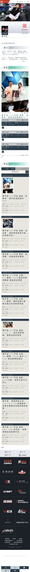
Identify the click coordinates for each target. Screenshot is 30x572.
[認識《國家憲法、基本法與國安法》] (22, 501)
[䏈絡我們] (6, 455)
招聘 (14, 538)
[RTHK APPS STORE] (8, 521)
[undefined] (17, 1)
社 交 (23, 452)
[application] (15, 120)
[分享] (20, 452)
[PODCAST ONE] (22, 521)
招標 (21, 538)
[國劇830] (8, 481)
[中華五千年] (8, 531)
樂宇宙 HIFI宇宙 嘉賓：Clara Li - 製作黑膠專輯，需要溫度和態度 (13, 333)
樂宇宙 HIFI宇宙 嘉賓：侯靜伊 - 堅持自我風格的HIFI (15, 116)
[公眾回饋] (20, 455)
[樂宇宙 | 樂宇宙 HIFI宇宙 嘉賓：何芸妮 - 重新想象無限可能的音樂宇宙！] (8, 223)
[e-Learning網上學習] (22, 481)
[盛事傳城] (22, 511)
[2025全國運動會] (8, 461)
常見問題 (20, 540)
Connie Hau (10, 155)
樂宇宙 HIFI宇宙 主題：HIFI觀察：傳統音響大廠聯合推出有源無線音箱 (14, 301)
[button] (3, 120)
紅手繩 (22, 155)
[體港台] (22, 461)
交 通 (9, 452)
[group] (22, 120)
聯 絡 (9, 455)
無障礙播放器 (18, 542)
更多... (24, 61)
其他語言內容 (14, 544)
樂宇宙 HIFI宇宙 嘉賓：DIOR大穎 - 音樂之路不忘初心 (14, 380)
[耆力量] (8, 511)
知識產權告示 (9, 540)
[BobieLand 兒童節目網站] (22, 471)
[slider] (12, 120)
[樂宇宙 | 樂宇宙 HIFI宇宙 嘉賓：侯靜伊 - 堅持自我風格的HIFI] (8, 185)
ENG (20, 1)
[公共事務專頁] (8, 491)
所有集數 (4, 33)
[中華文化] (8, 501)
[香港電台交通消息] (6, 452)
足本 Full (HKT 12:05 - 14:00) (14, 204)
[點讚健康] (8, 471)
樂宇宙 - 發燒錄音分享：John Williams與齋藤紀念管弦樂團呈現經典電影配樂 (15, 404)
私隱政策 (8, 542)
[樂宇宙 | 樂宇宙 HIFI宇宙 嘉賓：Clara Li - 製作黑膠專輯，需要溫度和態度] (8, 325)
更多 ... (3, 447)
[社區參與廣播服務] (22, 491)
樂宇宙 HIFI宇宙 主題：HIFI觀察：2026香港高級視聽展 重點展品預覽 (14, 277)
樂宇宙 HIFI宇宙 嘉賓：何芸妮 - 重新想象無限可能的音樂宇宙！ (14, 233)
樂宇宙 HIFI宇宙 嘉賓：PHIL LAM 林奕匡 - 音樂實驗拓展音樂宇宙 (14, 429)
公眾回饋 (23, 455)
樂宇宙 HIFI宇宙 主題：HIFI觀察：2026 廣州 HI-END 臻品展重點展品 (15, 356)
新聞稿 (7, 538)
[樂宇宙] (3, 128)
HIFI (17, 155)
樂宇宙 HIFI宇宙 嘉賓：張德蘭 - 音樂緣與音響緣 (14, 255)
